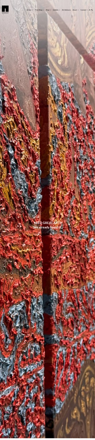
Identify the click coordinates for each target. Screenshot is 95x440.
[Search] (92, 10)
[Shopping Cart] (89, 10)
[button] (30, 10)
